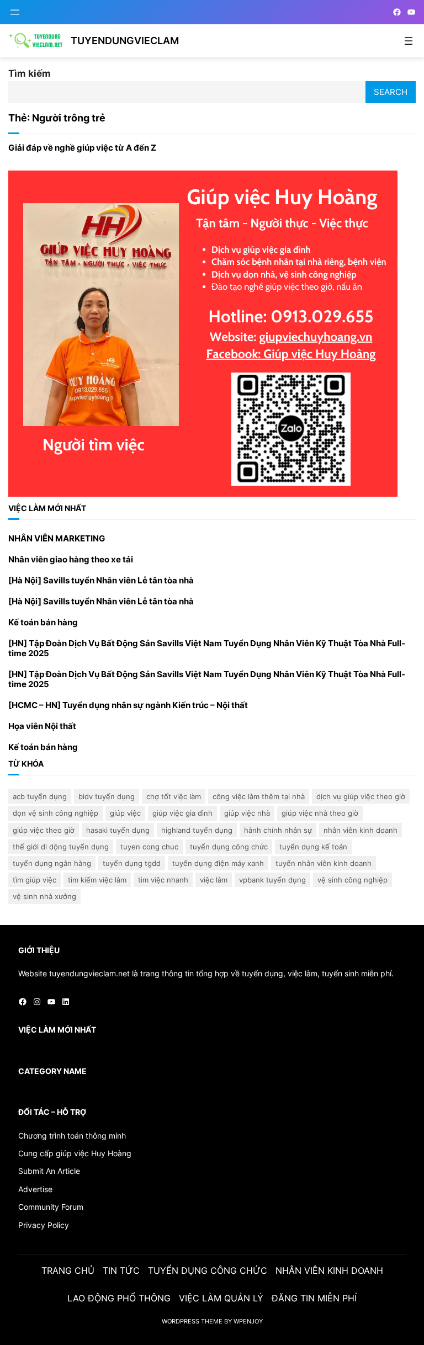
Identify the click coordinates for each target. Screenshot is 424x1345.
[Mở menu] (15, 12)
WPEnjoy (248, 1321)
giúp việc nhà (247, 813)
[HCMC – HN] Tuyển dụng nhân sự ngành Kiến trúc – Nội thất (128, 705)
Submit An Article (49, 1171)
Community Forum (50, 1206)
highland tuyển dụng (196, 830)
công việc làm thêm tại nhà (259, 796)
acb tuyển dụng (40, 796)
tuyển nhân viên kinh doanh (323, 863)
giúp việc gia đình (182, 813)
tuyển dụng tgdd (132, 863)
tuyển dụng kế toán (313, 846)
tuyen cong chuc (149, 846)
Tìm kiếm (29, 73)
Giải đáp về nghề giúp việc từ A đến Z (82, 148)
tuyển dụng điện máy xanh (218, 863)
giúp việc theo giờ (44, 830)
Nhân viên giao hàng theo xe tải (70, 560)
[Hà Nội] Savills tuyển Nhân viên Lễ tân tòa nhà (101, 581)
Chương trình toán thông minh (72, 1135)
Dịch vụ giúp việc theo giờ (360, 796)
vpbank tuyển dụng (272, 879)
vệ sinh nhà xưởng (44, 896)
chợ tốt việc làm (173, 796)
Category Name (52, 1071)
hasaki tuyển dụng (118, 830)
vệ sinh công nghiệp (352, 879)
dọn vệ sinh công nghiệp (55, 813)
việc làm (213, 879)
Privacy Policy (43, 1225)
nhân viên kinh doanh (361, 830)
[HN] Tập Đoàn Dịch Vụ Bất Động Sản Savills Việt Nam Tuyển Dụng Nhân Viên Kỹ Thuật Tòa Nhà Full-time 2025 (206, 648)
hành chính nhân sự (278, 830)
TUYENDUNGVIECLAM (125, 40)
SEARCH (390, 92)
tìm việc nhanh (163, 879)
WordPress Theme (192, 1321)
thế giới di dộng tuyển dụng (61, 846)
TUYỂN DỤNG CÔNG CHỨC (229, 846)
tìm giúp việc (34, 879)
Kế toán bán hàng (43, 623)
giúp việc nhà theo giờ (320, 813)
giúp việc (125, 813)
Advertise (35, 1189)
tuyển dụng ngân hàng (52, 863)
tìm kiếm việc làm (97, 879)
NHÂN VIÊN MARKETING (56, 539)
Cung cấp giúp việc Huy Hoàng (74, 1153)
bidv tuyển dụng (106, 796)
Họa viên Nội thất (42, 726)
